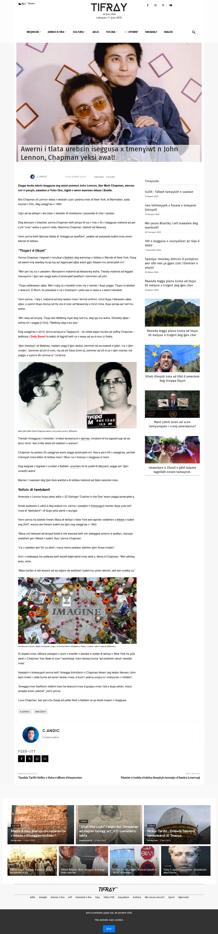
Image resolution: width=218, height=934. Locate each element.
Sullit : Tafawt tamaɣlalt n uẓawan (169, 192)
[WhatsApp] (37, 758)
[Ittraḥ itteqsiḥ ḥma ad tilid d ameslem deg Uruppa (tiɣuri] (172, 358)
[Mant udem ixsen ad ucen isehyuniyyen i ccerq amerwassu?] (172, 404)
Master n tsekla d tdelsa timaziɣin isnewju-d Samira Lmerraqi (160, 777)
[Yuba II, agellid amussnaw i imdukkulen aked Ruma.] (186, 861)
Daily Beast (37, 336)
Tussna (83, 821)
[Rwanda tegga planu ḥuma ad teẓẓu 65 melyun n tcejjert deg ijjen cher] (172, 313)
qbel (109, 928)
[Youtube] (171, 6)
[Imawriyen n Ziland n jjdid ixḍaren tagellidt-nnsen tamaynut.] (172, 449)
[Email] (45, 758)
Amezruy (40, 711)
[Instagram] (155, 6)
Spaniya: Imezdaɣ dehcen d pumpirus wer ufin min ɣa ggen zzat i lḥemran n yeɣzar (171, 263)
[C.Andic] (33, 176)
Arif (115, 866)
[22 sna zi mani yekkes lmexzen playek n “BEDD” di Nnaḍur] (134, 861)
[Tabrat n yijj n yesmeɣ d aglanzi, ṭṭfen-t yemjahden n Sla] (32, 861)
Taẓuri (110, 177)
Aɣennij (25, 711)
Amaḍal (99, 177)
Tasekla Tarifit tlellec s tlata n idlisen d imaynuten (50, 777)
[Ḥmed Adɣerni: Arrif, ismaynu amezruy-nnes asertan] (83, 861)
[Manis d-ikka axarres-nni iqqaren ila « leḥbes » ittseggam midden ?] (40, 824)
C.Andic (42, 176)
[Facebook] (148, 6)
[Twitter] (163, 6)
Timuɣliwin (67, 866)
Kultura (15, 826)
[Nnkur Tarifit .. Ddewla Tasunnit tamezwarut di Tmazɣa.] (177, 824)
